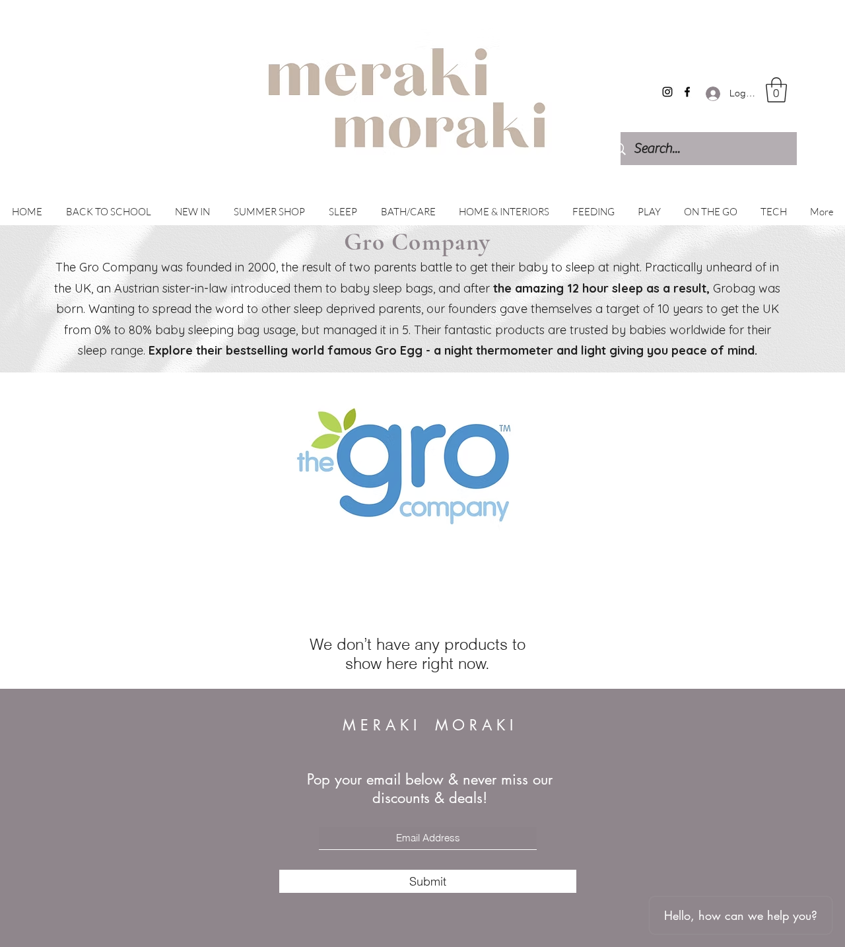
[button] (776, 89)
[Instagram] (667, 91)
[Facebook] (687, 91)
